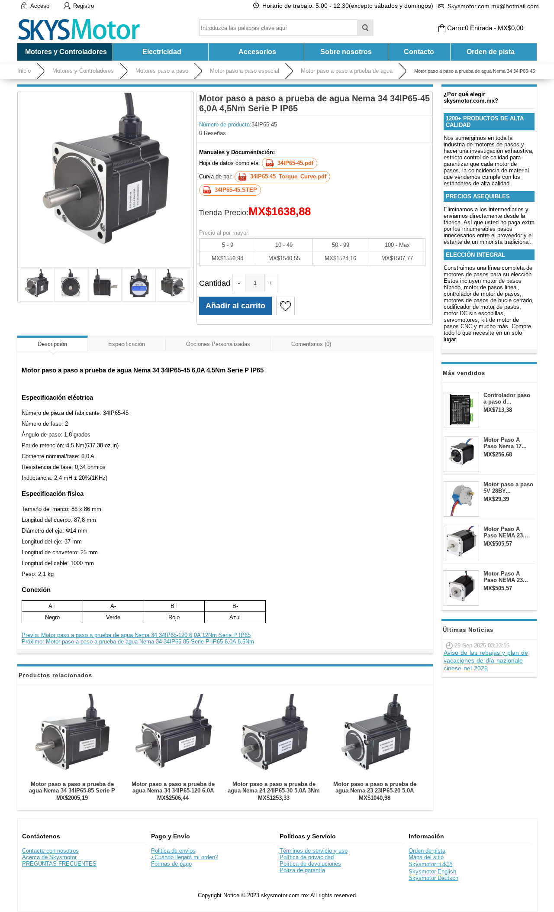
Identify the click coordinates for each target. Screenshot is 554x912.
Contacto (419, 51)
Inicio (24, 71)
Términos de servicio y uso (314, 850)
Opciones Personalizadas (218, 344)
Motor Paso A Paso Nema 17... (505, 443)
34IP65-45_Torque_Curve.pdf (288, 176)
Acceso (39, 6)
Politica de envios (173, 850)
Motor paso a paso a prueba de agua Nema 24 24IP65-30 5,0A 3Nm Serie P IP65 (274, 790)
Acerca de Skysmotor (49, 857)
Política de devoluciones (310, 863)
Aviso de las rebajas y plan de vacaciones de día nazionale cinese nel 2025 (486, 660)
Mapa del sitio (426, 857)
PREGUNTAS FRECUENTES (59, 863)
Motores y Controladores (83, 71)
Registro (83, 6)
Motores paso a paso (161, 71)
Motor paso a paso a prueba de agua (347, 71)
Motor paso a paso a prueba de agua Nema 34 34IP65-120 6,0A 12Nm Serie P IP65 (173, 790)
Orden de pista (491, 51)
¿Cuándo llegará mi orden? (184, 857)
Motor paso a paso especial (244, 71)
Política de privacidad (307, 857)
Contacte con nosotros (50, 850)
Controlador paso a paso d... (506, 398)
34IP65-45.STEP (236, 190)
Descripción (52, 344)
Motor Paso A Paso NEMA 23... (505, 532)
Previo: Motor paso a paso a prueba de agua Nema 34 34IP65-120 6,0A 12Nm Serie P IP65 (136, 635)
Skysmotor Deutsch (433, 878)
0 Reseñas (212, 133)
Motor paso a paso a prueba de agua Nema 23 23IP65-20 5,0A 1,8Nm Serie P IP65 (374, 790)
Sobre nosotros (346, 51)
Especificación (126, 344)
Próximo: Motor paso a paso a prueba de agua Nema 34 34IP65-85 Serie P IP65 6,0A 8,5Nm (138, 641)
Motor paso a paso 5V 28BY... (508, 487)
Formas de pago (171, 863)
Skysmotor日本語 (431, 864)
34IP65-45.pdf (295, 163)
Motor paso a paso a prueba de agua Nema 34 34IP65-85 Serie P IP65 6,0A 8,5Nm (72, 790)
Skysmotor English (432, 871)
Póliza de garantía (302, 870)
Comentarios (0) (311, 344)
